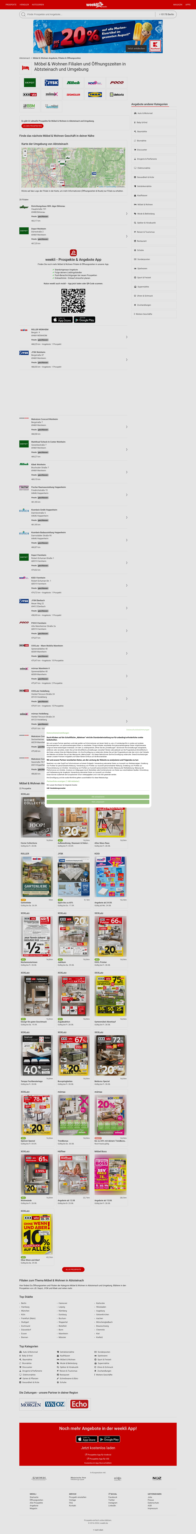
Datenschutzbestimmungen (137, 730)
